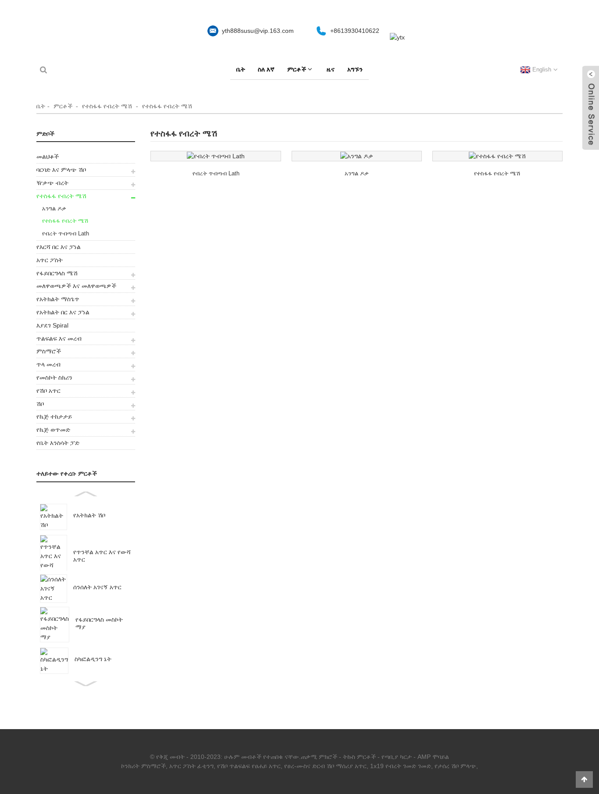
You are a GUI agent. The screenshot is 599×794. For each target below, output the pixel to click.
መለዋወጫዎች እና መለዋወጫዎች (76, 285)
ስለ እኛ (266, 69)
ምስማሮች (48, 351)
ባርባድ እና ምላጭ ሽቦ (61, 169)
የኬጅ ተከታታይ (54, 416)
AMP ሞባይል (433, 756)
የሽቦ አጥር (48, 390)
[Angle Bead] (357, 156)
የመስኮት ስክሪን (54, 377)
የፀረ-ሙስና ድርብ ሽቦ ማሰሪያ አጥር (325, 765)
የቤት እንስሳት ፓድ (57, 442)
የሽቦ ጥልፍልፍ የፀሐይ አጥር (249, 765)
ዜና (331, 69)
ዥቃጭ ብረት (52, 182)
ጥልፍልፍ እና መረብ (59, 338)
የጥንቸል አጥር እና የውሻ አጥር (102, 555)
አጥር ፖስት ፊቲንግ (191, 765)
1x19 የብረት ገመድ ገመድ (400, 765)
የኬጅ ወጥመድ (53, 429)
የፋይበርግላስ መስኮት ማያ (99, 623)
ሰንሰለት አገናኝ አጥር (97, 587)
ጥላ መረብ (48, 364)
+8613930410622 (354, 30)
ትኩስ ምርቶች (359, 756)
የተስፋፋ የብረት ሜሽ (107, 106)
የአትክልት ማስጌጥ (57, 299)
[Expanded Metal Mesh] (497, 156)
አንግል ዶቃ (54, 208)
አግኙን (355, 69)
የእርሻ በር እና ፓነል (58, 246)
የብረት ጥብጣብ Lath (65, 233)
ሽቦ (40, 403)
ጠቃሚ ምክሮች (319, 756)
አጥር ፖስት (49, 259)
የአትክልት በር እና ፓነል (62, 312)
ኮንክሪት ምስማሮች (143, 765)
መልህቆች (47, 156)
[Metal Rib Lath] (215, 156)
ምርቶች (296, 69)
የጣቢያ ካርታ (397, 756)
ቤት (240, 69)
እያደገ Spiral (52, 325)
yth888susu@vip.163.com (258, 30)
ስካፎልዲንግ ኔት (93, 658)
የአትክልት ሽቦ (89, 515)
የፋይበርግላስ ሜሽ (57, 273)
